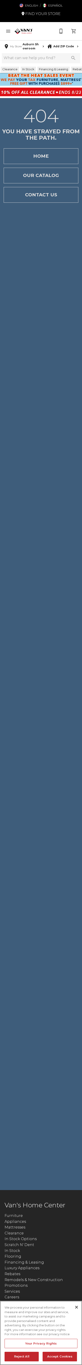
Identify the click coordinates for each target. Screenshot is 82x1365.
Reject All (21, 1356)
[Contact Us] (61, 31)
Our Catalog (41, 175)
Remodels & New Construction (34, 1280)
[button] (29, 5)
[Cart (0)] (73, 31)
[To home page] (24, 31)
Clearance (14, 1233)
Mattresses (15, 1227)
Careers (12, 1297)
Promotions (16, 1285)
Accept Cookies (60, 1356)
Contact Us (41, 194)
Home (41, 156)
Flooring (13, 1256)
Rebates (12, 1274)
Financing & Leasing (24, 1262)
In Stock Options (21, 1239)
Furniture (14, 1215)
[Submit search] (73, 58)
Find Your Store (42, 14)
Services (12, 1291)
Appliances (15, 1221)
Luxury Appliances (22, 1268)
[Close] (77, 1307)
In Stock (12, 1251)
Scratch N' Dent (19, 1245)
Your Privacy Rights (41, 1343)
